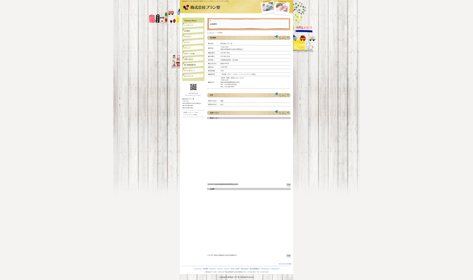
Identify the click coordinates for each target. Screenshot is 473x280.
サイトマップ (275, 268)
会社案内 (205, 268)
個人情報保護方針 (255, 268)
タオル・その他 (235, 268)
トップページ (210, 32)
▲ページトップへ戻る (285, 263)
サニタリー (213, 268)
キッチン (220, 268)
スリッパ (226, 268)
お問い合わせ (244, 268)
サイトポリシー (265, 268)
